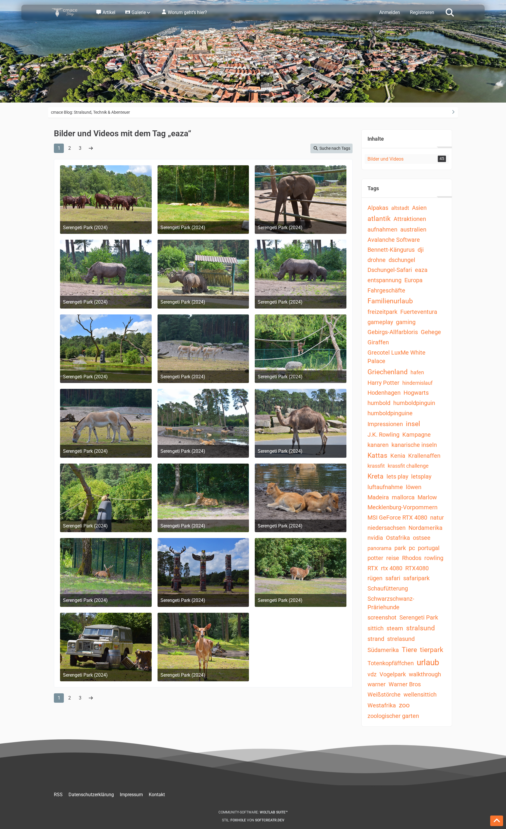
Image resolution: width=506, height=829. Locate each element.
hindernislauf (417, 383)
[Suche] (450, 12)
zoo (404, 705)
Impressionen (385, 424)
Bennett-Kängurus (391, 249)
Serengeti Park (418, 617)
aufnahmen (382, 229)
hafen (417, 372)
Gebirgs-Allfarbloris (392, 332)
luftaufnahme (385, 487)
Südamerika (383, 649)
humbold (378, 402)
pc (412, 547)
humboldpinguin (414, 402)
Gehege (431, 332)
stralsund (420, 628)
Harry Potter (383, 382)
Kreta (375, 476)
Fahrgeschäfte (386, 290)
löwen (413, 487)
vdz (372, 674)
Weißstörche (384, 694)
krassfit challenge (408, 466)
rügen (374, 578)
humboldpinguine (390, 413)
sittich (375, 628)
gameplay (380, 322)
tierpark (431, 650)
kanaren (378, 444)
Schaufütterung (387, 588)
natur (437, 517)
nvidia (375, 537)
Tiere (409, 650)
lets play (397, 476)
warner (376, 684)
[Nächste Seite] (91, 148)
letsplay (421, 476)
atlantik (379, 219)
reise (392, 557)
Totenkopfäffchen (390, 663)
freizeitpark (382, 311)
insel (413, 424)
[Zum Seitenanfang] (496, 821)
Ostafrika (398, 537)
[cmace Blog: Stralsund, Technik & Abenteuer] (68, 12)
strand (375, 638)
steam (395, 628)
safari (392, 578)
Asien (419, 207)
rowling (433, 557)
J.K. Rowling (383, 434)
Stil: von (253, 820)
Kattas (377, 455)
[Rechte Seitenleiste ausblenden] (453, 112)
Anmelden (389, 12)
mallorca (403, 497)
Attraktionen (410, 218)
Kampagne (416, 434)
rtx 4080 (391, 568)
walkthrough (425, 674)
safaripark (416, 578)
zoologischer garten (393, 715)
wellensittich (420, 694)
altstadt (400, 208)
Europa (413, 280)
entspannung (384, 280)
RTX (372, 568)
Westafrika (381, 705)
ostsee (421, 537)
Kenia (397, 455)
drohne (376, 259)
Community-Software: (253, 812)
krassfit (376, 466)
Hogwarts (416, 392)
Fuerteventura (418, 311)
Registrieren (422, 12)
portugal (429, 547)
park (400, 547)
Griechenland (387, 372)
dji (421, 249)
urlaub (428, 662)
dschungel (402, 259)
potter (375, 557)
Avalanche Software (393, 239)
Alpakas (377, 207)
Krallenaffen (424, 455)
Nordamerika (425, 527)
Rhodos (411, 557)
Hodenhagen (384, 392)
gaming (406, 322)
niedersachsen (386, 527)
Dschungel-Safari (389, 269)
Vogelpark (393, 674)
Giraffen (378, 342)
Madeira (378, 497)
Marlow (427, 497)
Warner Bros (405, 684)
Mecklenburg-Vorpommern (402, 507)
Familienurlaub (390, 301)
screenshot (381, 617)
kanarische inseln (414, 444)
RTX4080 (417, 568)
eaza (421, 269)
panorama (379, 548)
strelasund (401, 638)
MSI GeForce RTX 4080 (397, 517)
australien (413, 229)
